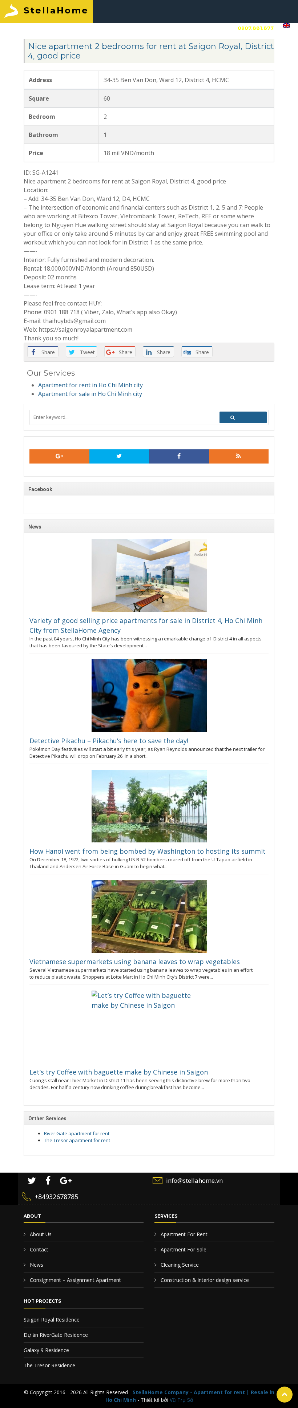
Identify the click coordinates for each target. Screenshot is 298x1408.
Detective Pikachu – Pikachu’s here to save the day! (108, 740)
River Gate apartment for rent (76, 1133)
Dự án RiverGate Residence (56, 1334)
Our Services (97, 28)
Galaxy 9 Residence (46, 1350)
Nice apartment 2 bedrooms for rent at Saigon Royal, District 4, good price (151, 51)
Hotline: (243, 28)
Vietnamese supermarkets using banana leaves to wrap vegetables (134, 961)
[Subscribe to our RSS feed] (59, 456)
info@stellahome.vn (194, 1180)
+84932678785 (56, 1196)
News (35, 1264)
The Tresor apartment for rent (77, 1140)
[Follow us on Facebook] (179, 456)
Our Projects (146, 28)
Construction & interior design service (204, 1279)
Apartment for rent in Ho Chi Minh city (90, 385)
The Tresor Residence (49, 1365)
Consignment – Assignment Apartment (74, 1279)
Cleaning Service (179, 1264)
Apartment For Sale (182, 1249)
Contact (189, 28)
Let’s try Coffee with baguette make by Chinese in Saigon (118, 1072)
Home (23, 28)
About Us (40, 1234)
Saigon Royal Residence (52, 1319)
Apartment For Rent (183, 1234)
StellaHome (56, 10)
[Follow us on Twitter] (119, 456)
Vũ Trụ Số (181, 1399)
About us (54, 28)
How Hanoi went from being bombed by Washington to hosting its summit (147, 851)
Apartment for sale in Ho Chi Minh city (90, 394)
